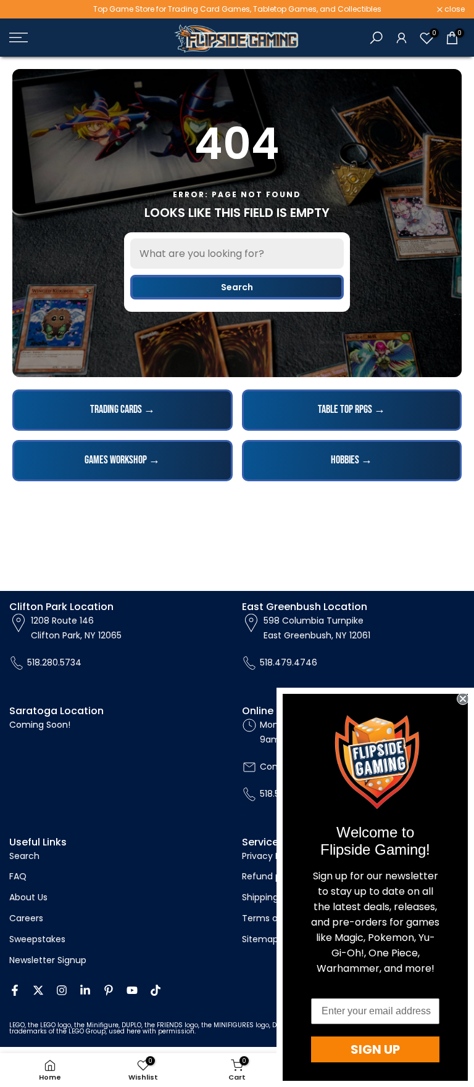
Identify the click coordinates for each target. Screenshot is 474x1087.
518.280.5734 (54, 662)
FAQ (18, 876)
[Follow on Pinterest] (108, 990)
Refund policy (271, 876)
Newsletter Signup (47, 960)
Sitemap (260, 939)
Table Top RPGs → (351, 409)
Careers (26, 918)
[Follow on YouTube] (132, 990)
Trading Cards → (122, 409)
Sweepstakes (37, 939)
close (26, 9)
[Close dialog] (463, 699)
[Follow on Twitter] (38, 990)
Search (237, 287)
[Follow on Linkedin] (85, 990)
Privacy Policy (271, 856)
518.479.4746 (288, 662)
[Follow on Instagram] (61, 990)
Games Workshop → (122, 460)
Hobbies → (351, 460)
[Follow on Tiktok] (155, 990)
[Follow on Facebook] (14, 990)
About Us (28, 897)
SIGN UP (375, 1049)
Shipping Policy (274, 897)
